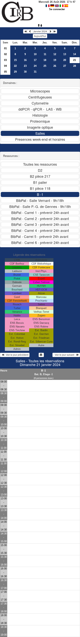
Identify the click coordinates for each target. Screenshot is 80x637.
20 (64, 60)
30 (25, 71)
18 (44, 60)
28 (74, 65)
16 (25, 60)
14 (74, 54)
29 (15, 71)
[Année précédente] (25, 31)
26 (54, 65)
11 (45, 54)
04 (5, 65)
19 (54, 60)
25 (44, 65)
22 (15, 65)
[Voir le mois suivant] (50, 31)
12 (54, 54)
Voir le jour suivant (65, 355)
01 (5, 48)
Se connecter (57, 9)
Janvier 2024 (40, 31)
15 (15, 60)
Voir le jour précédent (16, 355)
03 (5, 60)
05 (5, 71)
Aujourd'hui (40, 36)
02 (5, 54)
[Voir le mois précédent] (30, 31)
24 (35, 65)
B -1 (43, 370)
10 (35, 54)
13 (64, 54)
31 (35, 71)
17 (35, 60)
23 (25, 65)
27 (64, 65)
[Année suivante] (54, 31)
